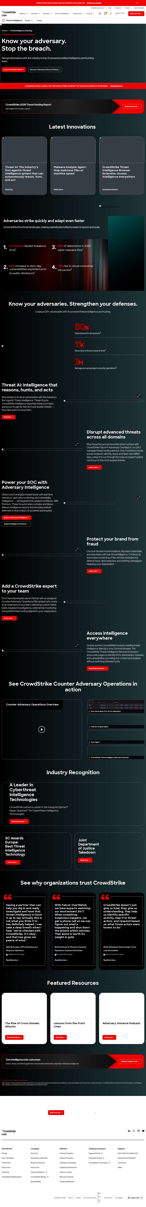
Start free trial (55, 1113)
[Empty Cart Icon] (120, 13)
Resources (77, 14)
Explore (27, 20)
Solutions (46, 14)
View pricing (89, 1112)
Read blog (84, 860)
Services (34, 14)
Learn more (11, 862)
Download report (116, 86)
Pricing (89, 14)
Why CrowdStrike (61, 14)
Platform (22, 14)
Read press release (94, 3)
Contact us (73, 1113)
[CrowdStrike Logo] (9, 14)
